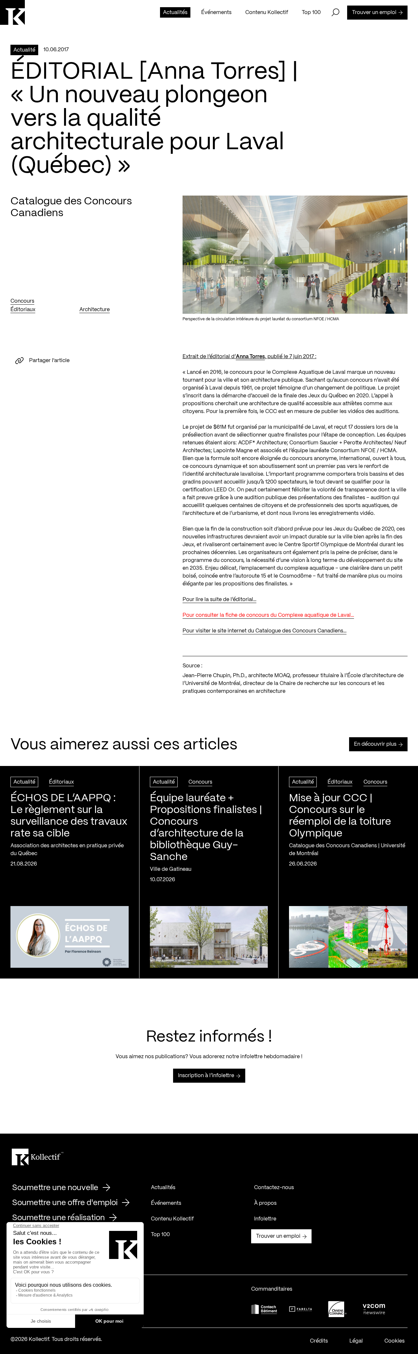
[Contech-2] (264, 1309)
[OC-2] (337, 1309)
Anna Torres (250, 356)
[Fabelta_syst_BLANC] (301, 1309)
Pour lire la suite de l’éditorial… (219, 599)
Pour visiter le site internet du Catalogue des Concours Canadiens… (264, 631)
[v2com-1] (374, 1309)
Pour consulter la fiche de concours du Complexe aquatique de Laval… (268, 615)
